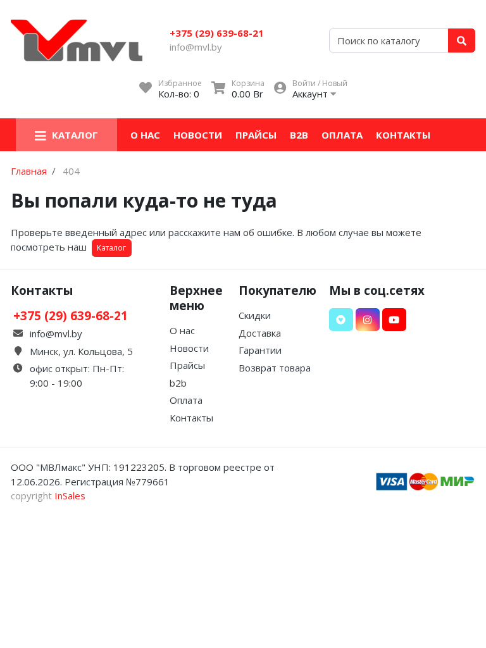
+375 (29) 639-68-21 (217, 33)
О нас (145, 134)
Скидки (255, 315)
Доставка (260, 333)
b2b (299, 134)
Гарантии (260, 350)
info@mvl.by (196, 46)
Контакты (403, 134)
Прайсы (256, 134)
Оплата (342, 134)
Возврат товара (275, 367)
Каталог (111, 247)
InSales (69, 495)
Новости (197, 134)
